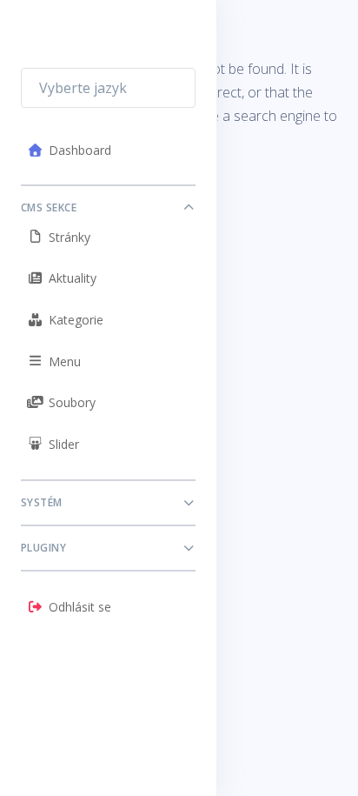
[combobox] (108, 88)
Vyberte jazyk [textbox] (83, 87)
